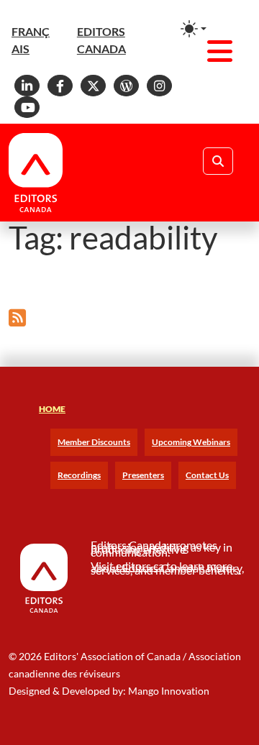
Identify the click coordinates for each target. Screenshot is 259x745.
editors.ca (140, 565)
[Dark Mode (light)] (193, 29)
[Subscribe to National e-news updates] (17, 317)
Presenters (143, 475)
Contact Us (207, 475)
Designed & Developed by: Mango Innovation (109, 691)
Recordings (79, 475)
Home (52, 408)
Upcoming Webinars (191, 442)
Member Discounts (94, 442)
